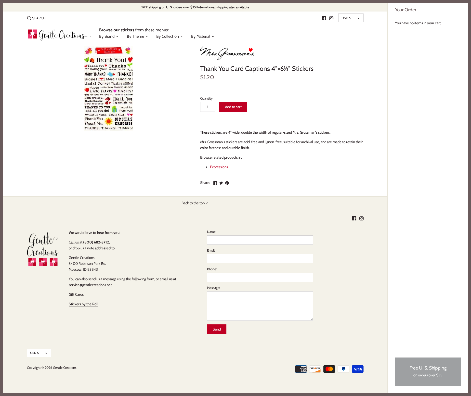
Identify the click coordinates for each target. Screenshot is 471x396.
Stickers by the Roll (83, 304)
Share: (205, 182)
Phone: (212, 269)
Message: (213, 288)
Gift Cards (76, 294)
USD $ (346, 18)
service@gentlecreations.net (90, 285)
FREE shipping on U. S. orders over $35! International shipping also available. (195, 7)
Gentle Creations (65, 368)
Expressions (219, 167)
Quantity (206, 98)
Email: (211, 250)
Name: (211, 232)
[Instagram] (331, 18)
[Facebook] (324, 18)
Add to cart (233, 107)
